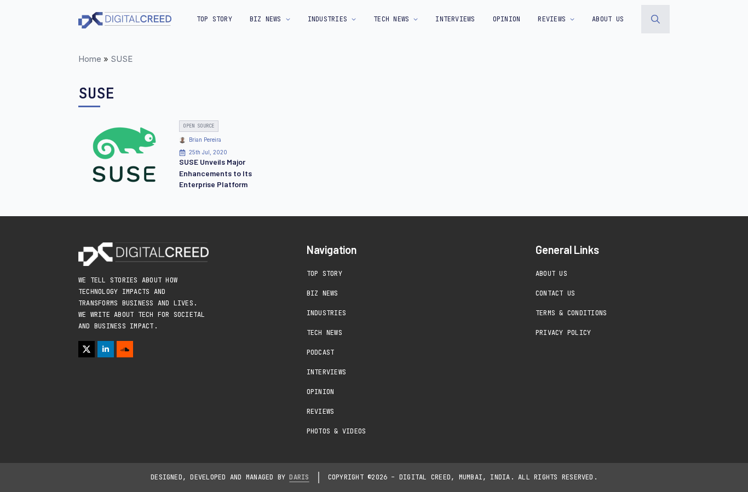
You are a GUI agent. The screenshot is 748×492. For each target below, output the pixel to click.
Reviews (321, 411)
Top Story (214, 19)
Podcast (321, 352)
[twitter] (86, 349)
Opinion (321, 391)
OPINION (507, 19)
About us (608, 19)
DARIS (299, 477)
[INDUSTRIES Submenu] (351, 19)
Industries (326, 313)
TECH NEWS (391, 19)
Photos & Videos (336, 431)
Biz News (322, 293)
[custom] (125, 349)
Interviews (326, 372)
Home (89, 59)
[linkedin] (105, 349)
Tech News (324, 332)
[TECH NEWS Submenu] (413, 19)
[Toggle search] (655, 19)
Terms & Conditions (571, 313)
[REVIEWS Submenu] (570, 19)
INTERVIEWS (455, 19)
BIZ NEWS (265, 19)
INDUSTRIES (327, 19)
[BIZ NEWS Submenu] (285, 19)
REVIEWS (552, 19)
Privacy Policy (563, 332)
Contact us (555, 293)
